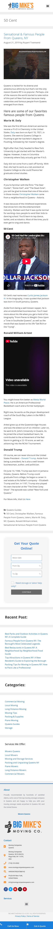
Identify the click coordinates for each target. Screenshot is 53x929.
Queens (11, 521)
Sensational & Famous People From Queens (25, 524)
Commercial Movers (14, 773)
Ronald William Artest (26, 521)
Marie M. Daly (38, 517)
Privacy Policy (20, 916)
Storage (8, 727)
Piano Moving (11, 720)
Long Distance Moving (15, 709)
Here (28, 499)
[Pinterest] (25, 889)
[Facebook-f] (6, 889)
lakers (28, 517)
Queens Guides (14, 509)
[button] (48, 6)
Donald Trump (28, 458)
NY (5, 521)
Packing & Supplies (14, 716)
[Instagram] (20, 889)
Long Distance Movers (15, 770)
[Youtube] (15, 889)
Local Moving (11, 705)
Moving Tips (11, 712)
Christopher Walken (28, 194)
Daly (13, 132)
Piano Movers (11, 766)
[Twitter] (11, 889)
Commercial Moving (15, 701)
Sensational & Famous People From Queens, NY (24, 36)
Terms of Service (33, 916)
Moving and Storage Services (19, 758)
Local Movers (11, 755)
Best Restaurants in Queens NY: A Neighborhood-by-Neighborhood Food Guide (24, 650)
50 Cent (10, 513)
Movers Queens (12, 751)
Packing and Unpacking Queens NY (22, 762)
